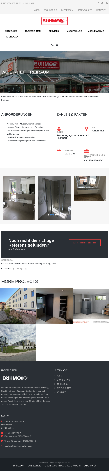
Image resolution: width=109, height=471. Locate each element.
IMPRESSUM (67, 10)
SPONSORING (50, 10)
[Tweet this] (17, 269)
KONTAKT (101, 10)
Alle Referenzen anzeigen (84, 243)
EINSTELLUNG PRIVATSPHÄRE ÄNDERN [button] (62, 466)
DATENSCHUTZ (84, 10)
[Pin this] (26, 269)
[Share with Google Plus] (21, 269)
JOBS (36, 10)
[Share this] (13, 269)
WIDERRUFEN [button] (90, 466)
